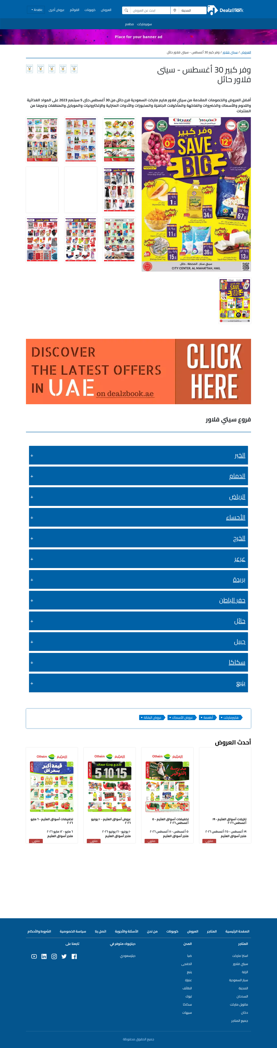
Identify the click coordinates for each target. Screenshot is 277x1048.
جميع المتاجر (239, 1021)
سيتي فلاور (230, 52)
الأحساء (235, 517)
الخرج (239, 537)
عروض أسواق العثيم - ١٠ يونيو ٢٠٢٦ (111, 821)
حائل (239, 620)
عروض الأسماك (182, 717)
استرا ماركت (240, 956)
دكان (244, 1012)
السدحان (242, 996)
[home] (225, 10)
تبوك (189, 996)
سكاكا (237, 662)
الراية (245, 972)
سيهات (187, 1012)
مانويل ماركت (239, 1004)
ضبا (189, 956)
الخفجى (186, 964)
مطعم (129, 24)
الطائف (187, 988)
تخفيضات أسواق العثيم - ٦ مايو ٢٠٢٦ (52, 821)
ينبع (240, 682)
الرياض (237, 496)
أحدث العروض (233, 742)
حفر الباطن (232, 600)
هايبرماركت (231, 717)
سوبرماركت (144, 24)
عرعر (239, 558)
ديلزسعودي (127, 956)
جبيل (239, 641)
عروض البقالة (152, 717)
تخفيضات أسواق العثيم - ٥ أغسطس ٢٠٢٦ (170, 821)
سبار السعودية (238, 980)
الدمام (237, 475)
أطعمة (208, 717)
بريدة (239, 579)
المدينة (243, 988)
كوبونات (90, 10)
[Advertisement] (138, 875)
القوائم (74, 10)
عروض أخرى (56, 10)
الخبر (240, 455)
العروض (106, 10)
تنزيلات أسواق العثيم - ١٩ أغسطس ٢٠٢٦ (229, 821)
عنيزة (188, 980)
